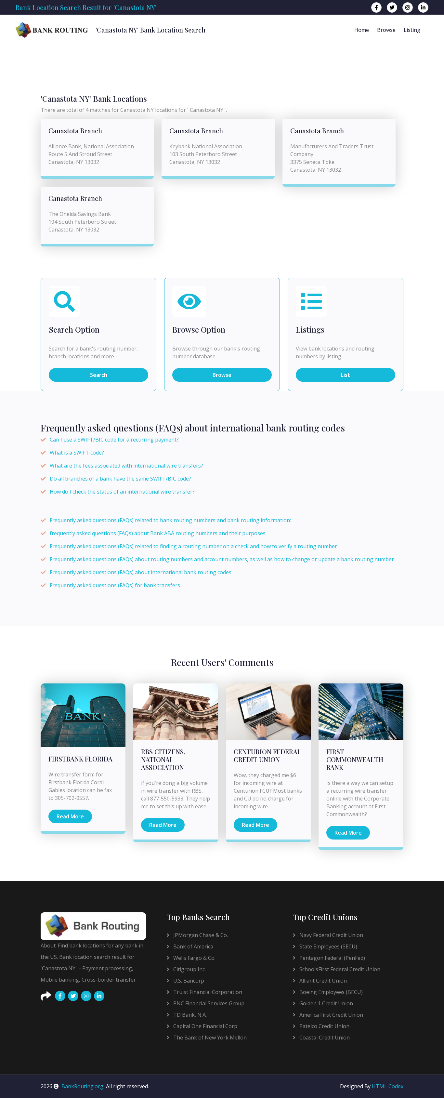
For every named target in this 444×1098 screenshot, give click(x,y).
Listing (412, 29)
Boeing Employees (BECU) (330, 992)
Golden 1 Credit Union (325, 1003)
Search (98, 374)
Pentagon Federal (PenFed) (331, 957)
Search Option (74, 329)
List (345, 374)
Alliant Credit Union (322, 980)
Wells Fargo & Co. (193, 957)
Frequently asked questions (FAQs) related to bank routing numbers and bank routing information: (170, 520)
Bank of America (192, 946)
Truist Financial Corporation (207, 992)
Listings (310, 329)
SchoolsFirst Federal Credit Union (339, 969)
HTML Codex (387, 1086)
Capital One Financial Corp (204, 1026)
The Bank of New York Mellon (209, 1037)
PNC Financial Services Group (208, 1003)
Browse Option (198, 329)
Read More (70, 816)
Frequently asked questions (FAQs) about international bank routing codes (140, 572)
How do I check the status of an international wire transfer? (122, 491)
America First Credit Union (330, 1014)
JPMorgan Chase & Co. (200, 935)
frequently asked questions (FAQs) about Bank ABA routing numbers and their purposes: (158, 533)
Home (361, 29)
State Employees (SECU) (327, 946)
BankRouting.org (82, 1086)
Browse (386, 29)
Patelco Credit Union (323, 1026)
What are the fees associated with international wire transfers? (126, 465)
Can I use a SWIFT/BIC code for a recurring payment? (114, 439)
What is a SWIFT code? (77, 452)
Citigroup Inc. (189, 969)
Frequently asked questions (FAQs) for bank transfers (115, 585)
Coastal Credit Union (324, 1037)
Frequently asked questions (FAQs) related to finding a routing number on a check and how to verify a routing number (193, 546)
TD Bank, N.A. (189, 1014)
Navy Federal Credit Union (330, 935)
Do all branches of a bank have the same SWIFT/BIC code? (120, 478)
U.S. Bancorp (188, 980)
